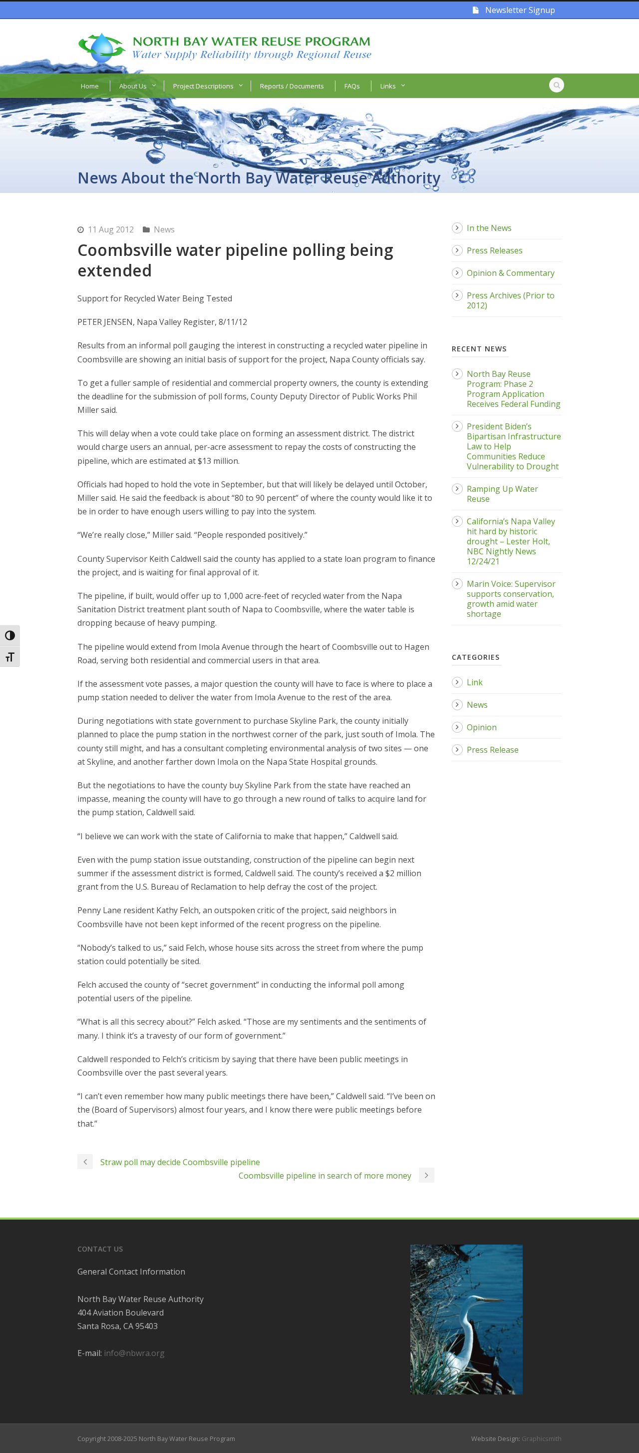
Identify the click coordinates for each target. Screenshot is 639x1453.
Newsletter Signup (519, 9)
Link (475, 682)
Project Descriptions (203, 85)
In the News (489, 227)
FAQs (352, 85)
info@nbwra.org (134, 1353)
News (164, 229)
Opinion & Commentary (511, 272)
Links (388, 85)
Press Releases (495, 250)
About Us (133, 85)
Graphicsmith (542, 1438)
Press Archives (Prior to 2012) (511, 300)
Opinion (482, 727)
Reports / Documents (292, 85)
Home (90, 85)
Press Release (493, 749)
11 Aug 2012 (111, 229)
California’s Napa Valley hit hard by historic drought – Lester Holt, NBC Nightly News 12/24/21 (511, 541)
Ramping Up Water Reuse (502, 493)
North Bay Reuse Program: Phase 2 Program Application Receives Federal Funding (514, 388)
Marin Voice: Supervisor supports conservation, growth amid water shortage (511, 598)
